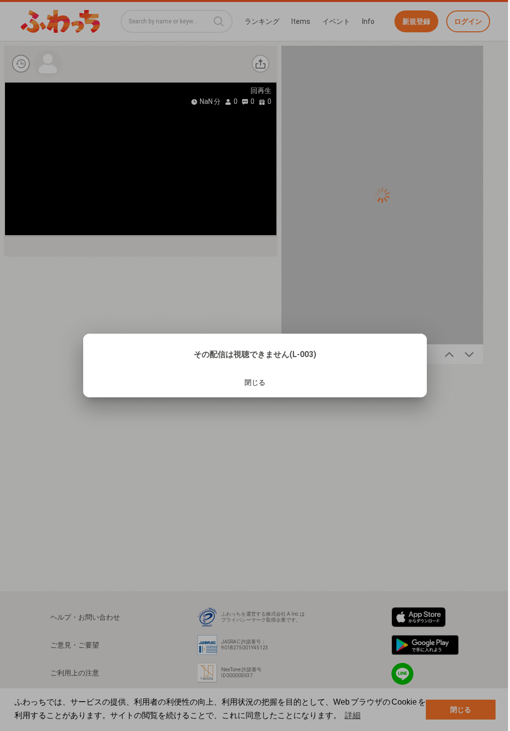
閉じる (255, 382)
